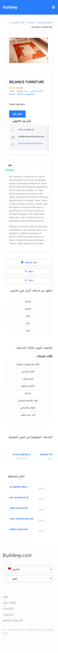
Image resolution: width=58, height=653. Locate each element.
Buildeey (10, 7)
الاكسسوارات (28, 379)
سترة (28, 330)
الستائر (12, 94)
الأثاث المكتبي (17, 22)
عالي (28, 323)
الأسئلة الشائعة (13, 620)
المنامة (28, 301)
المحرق (28, 309)
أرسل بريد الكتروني (22, 121)
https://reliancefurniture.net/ (32, 143)
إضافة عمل (9, 602)
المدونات (8, 614)
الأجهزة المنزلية (28, 386)
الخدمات (31, 22)
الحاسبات (8, 608)
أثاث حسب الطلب (28, 415)
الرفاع (27, 316)
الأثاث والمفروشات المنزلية (21, 92)
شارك (30, 271)
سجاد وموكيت (22, 91)
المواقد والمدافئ (27, 408)
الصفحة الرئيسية (45, 22)
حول (5, 596)
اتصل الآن (17, 114)
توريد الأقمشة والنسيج (28, 400)
